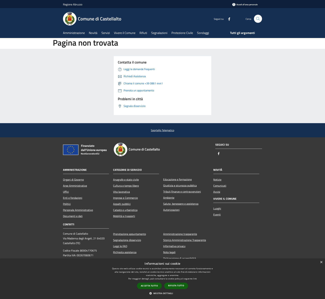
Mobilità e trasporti (124, 216)
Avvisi (216, 192)
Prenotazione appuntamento (129, 234)
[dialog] (162, 279)
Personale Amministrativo (78, 210)
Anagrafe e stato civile (126, 180)
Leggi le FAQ (120, 246)
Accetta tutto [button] (149, 285)
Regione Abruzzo (72, 4)
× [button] (321, 262)
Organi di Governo (73, 180)
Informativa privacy (174, 246)
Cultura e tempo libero (126, 186)
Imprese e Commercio (125, 198)
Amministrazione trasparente (180, 234)
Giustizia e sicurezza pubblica (180, 185)
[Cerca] (258, 19)
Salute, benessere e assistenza (180, 204)
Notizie (217, 180)
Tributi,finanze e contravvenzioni (182, 192)
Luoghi (217, 208)
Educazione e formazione (177, 179)
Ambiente (168, 198)
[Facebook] (227, 18)
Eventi (217, 215)
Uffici (66, 192)
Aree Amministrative (75, 186)
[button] (162, 293)
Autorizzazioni (171, 210)
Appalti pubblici (122, 204)
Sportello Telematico (162, 130)
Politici (67, 204)
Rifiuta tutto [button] (176, 285)
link (195, 278)
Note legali (169, 252)
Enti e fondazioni (72, 198)
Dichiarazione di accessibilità (179, 258)
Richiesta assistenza (124, 252)
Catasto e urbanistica (125, 210)
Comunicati (219, 186)
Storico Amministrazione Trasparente (184, 240)
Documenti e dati (73, 216)
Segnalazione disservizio (127, 240)
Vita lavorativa (121, 192)
